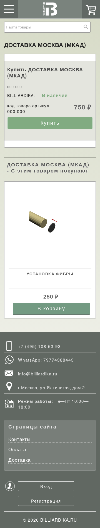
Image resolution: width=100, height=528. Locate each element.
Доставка (19, 460)
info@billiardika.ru (38, 373)
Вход (46, 486)
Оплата (17, 450)
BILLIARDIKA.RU (58, 520)
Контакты (19, 439)
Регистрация (46, 501)
